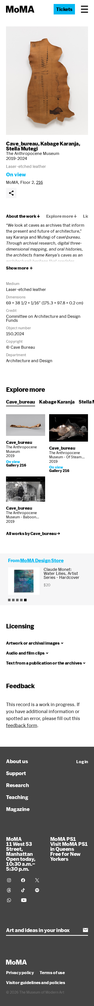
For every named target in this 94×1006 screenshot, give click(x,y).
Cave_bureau (22, 143)
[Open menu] (84, 9)
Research (17, 785)
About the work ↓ (23, 216)
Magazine (17, 809)
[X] (39, 880)
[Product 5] (25, 600)
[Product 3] (17, 600)
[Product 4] (21, 600)
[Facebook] (25, 880)
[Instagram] (11, 880)
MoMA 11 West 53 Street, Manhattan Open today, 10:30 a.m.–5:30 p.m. (20, 854)
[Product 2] (13, 600)
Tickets (64, 9)
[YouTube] (25, 900)
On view (16, 174)
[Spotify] (39, 890)
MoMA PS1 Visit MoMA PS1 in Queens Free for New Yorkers (69, 849)
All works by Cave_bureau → (33, 534)
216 (39, 182)
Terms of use (52, 973)
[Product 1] (9, 600)
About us (17, 761)
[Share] (11, 193)
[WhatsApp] (11, 900)
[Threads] (11, 890)
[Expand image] (47, 80)
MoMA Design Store (41, 560)
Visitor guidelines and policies (35, 983)
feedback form (21, 725)
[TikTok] (25, 890)
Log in (82, 762)
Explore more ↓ (61, 216)
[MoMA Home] (20, 9)
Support (16, 773)
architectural (18, 261)
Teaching (17, 797)
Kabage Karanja (59, 143)
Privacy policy (20, 973)
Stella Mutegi (22, 148)
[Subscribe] (85, 930)
